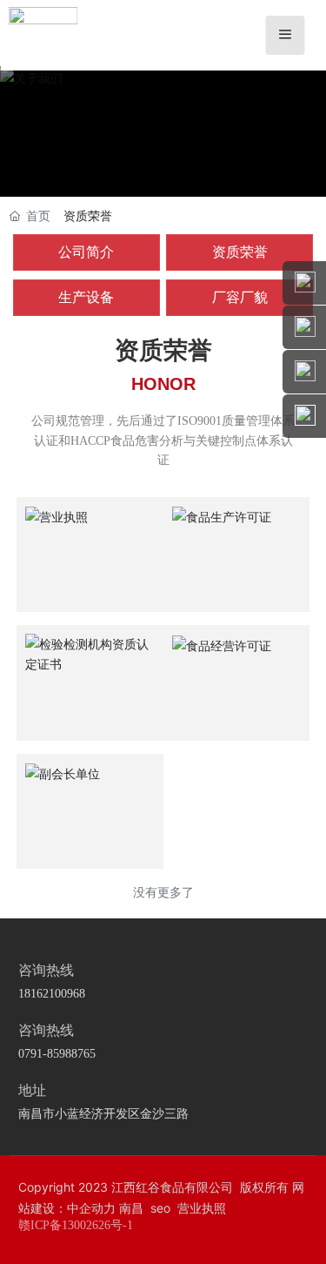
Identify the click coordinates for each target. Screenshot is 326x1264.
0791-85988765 (57, 1053)
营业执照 (201, 1207)
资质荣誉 (240, 252)
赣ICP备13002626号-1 (75, 1225)
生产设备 (86, 297)
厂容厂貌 (240, 297)
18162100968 (51, 993)
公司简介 (86, 252)
